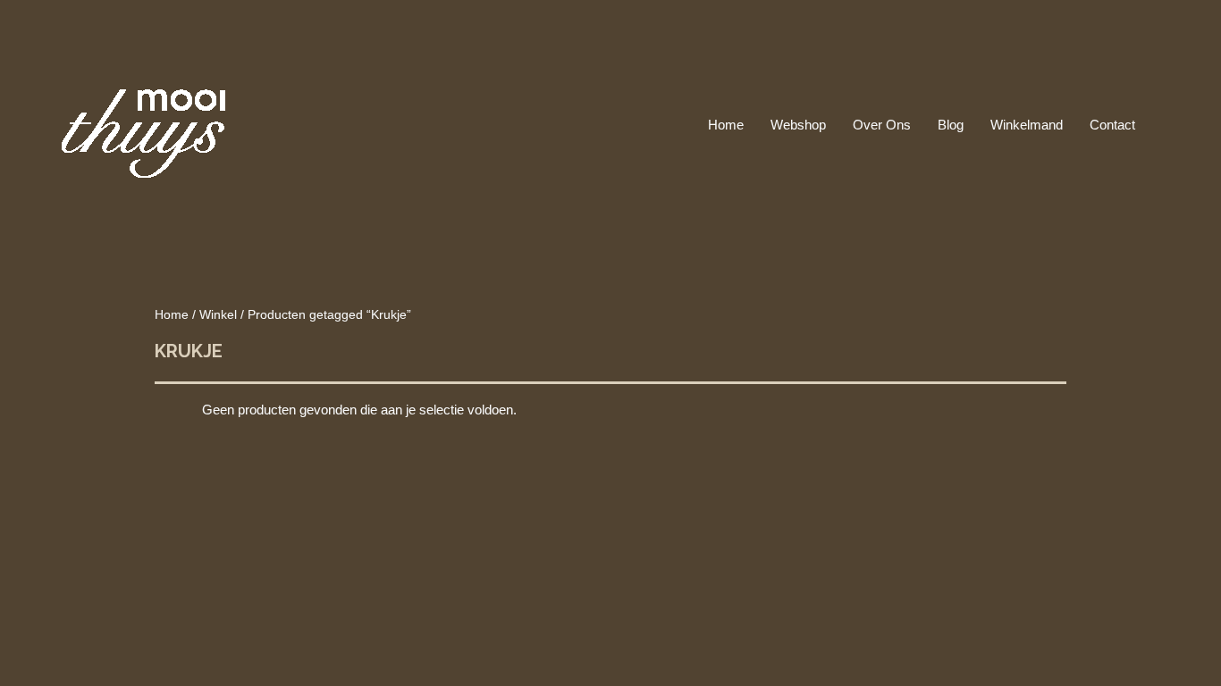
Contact (1112, 124)
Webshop (798, 124)
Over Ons (882, 124)
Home (726, 124)
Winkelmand (1026, 124)
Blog (951, 124)
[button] (1169, 125)
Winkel (218, 315)
